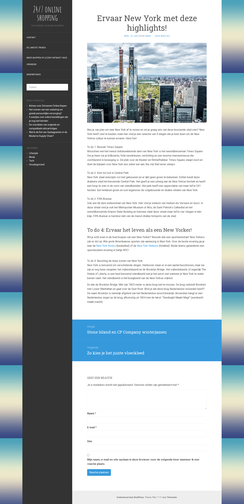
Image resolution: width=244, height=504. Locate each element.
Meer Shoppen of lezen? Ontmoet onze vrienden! (47, 61)
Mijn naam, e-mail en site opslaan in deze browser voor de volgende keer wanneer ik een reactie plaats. (143, 461)
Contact (31, 37)
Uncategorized (36, 164)
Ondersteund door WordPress (130, 497)
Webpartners (34, 74)
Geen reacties (162, 36)
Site (89, 441)
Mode (32, 157)
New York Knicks (106, 245)
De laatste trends (36, 47)
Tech (31, 160)
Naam (91, 413)
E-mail (92, 427)
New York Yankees (147, 245)
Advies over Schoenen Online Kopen (48, 105)
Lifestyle (33, 153)
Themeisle (172, 497)
